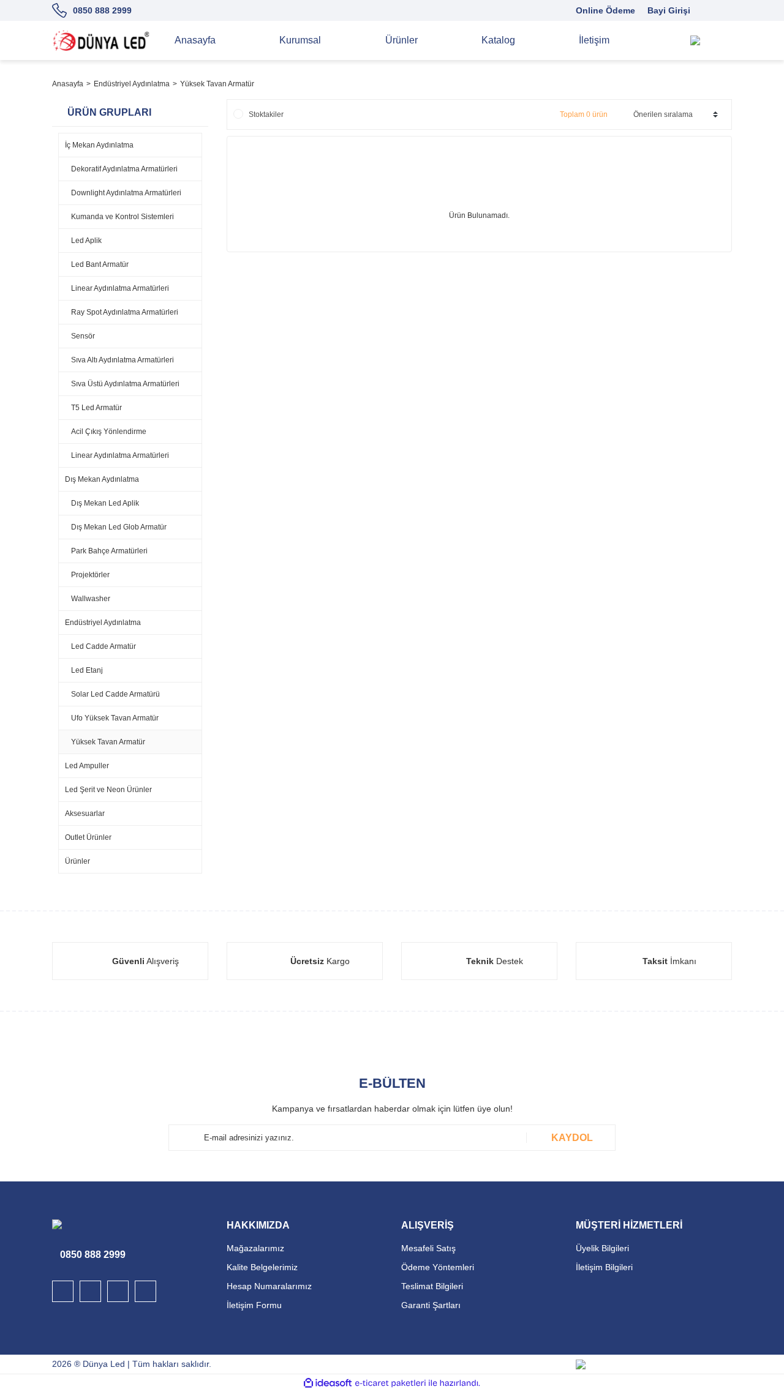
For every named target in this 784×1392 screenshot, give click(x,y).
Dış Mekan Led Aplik (105, 503)
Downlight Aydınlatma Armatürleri (126, 193)
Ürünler (77, 861)
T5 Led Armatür (96, 407)
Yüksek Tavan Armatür (217, 84)
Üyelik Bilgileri (602, 1248)
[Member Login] (719, 40)
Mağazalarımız (255, 1248)
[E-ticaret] (390, 1383)
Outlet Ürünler (88, 837)
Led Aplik (86, 240)
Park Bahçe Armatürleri (109, 551)
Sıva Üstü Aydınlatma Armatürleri (125, 384)
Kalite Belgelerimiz (262, 1267)
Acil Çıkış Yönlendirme (108, 431)
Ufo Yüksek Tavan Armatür (115, 718)
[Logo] (101, 40)
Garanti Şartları (431, 1305)
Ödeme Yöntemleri (437, 1267)
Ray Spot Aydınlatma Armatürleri (124, 312)
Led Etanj (87, 670)
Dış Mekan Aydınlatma (102, 479)
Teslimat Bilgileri (432, 1286)
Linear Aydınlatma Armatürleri (120, 288)
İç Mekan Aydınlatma (99, 145)
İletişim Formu (254, 1305)
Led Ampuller (87, 765)
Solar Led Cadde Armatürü (115, 694)
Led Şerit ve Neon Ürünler (108, 789)
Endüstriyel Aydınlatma (103, 622)
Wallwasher (90, 598)
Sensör (83, 336)
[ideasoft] (327, 1383)
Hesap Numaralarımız (269, 1286)
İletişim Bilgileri (604, 1267)
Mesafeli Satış (428, 1248)
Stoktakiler (266, 114)
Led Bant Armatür (100, 264)
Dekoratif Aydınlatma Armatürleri (124, 169)
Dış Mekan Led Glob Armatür (119, 527)
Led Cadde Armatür (103, 646)
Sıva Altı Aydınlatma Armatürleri (122, 360)
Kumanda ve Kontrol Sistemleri (122, 216)
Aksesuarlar (85, 813)
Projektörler (90, 575)
